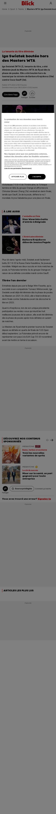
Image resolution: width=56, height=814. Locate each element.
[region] (28, 148)
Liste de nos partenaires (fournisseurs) (18, 168)
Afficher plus (17, 176)
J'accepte (36, 176)
